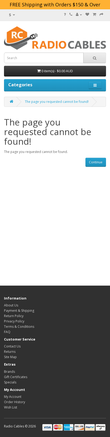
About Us (11, 305)
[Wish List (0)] (87, 14)
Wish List (10, 407)
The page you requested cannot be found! (57, 101)
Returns (9, 351)
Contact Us (12, 346)
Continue (96, 162)
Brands (9, 371)
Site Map (10, 357)
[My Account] (79, 14)
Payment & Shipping (19, 310)
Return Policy (13, 316)
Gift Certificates (15, 377)
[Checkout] (101, 14)
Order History (14, 402)
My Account (12, 396)
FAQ (7, 332)
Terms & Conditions (19, 326)
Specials (10, 382)
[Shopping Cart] (94, 14)
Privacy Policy (14, 321)
